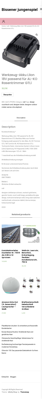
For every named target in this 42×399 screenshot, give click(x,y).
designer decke (19, 104)
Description (21, 118)
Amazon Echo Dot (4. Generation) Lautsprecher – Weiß (10, 305)
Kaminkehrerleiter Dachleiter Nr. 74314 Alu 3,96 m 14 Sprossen (11, 254)
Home (4, 26)
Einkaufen (5, 377)
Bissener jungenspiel (20, 9)
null (8, 26)
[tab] (21, 118)
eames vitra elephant (14, 107)
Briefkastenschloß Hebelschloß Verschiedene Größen (30, 305)
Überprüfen (7, 95)
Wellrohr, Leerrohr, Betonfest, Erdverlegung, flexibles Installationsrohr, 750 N (30, 256)
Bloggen (13, 377)
